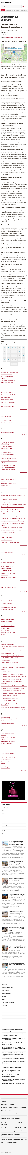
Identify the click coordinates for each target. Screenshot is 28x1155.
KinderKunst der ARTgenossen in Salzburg (12, 527)
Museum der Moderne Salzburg (9, 577)
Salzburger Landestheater (7, 644)
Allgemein (4, 984)
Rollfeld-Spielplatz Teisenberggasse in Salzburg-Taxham (8, 632)
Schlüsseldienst (6, 1008)
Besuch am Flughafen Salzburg (9, 394)
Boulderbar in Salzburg (7, 399)
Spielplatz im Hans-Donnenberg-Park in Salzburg (13, 676)
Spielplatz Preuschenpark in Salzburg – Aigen (12, 688)
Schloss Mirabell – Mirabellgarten (9, 662)
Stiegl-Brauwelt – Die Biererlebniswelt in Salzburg (14, 707)
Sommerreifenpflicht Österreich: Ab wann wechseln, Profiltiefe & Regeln (17, 929)
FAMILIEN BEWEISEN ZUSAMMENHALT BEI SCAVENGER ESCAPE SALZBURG (9, 448)
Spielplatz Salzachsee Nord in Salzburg (11, 690)
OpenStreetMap (18, 62)
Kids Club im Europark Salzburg (9, 499)
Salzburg (4, 825)
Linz (3, 828)
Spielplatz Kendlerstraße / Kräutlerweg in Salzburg (14, 685)
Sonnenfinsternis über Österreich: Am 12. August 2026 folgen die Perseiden (13, 1030)
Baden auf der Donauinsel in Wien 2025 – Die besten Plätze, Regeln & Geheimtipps (13, 1066)
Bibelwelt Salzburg (6, 397)
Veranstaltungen (6, 1014)
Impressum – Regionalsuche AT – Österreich (13, 1107)
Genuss (4, 996)
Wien (3, 810)
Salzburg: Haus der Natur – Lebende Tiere (12, 651)
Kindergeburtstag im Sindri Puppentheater (12, 516)
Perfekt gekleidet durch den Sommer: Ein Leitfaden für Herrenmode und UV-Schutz (16, 843)
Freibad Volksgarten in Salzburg (9, 465)
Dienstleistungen (6, 993)
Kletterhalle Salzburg (6, 540)
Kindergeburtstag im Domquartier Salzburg (12, 507)
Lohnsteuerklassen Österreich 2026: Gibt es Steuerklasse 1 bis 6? (17, 964)
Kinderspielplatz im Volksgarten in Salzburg (12, 530)
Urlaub (4, 1011)
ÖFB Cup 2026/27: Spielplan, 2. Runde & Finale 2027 (16, 879)
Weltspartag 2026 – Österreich (9, 1142)
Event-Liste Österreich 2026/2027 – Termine (13, 1058)
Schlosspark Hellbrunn (7, 660)
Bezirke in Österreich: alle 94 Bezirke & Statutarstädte (16, 912)
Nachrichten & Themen (8, 1002)
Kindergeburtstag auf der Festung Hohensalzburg (14, 502)
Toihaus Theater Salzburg (7, 723)
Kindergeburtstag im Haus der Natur (10, 509)
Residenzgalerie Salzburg (7, 619)
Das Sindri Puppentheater (7, 432)
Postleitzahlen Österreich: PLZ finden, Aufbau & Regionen (16, 862)
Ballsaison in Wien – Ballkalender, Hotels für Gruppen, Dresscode (13, 1079)
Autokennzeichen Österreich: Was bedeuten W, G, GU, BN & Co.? (13, 1039)
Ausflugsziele (9, 10)
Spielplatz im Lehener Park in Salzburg (11, 679)
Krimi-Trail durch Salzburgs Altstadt (10, 542)
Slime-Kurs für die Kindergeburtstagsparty (12, 665)
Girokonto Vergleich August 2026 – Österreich (14, 1131)
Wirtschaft (16, 10)
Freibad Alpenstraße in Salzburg (9, 458)
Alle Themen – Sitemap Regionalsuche (11, 1114)
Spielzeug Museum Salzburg (8, 700)
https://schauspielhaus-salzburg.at (13, 37)
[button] (14, 52)
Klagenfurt (5, 822)
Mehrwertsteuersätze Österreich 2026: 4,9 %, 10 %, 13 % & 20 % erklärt (17, 947)
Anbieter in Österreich (7, 1104)
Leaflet (12, 62)
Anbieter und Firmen (7, 987)
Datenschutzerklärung (7, 1110)
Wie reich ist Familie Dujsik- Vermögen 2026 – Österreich (14, 1062)
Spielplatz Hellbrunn (6, 671)
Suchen (24, 6)
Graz (3, 813)
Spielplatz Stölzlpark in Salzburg (9, 695)
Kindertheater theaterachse (8, 532)
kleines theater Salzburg (7, 537)
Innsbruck (4, 831)
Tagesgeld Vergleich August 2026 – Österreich (14, 1139)
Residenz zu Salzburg (6, 621)
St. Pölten (4, 819)
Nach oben (23, 384)
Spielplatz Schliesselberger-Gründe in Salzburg (13, 693)
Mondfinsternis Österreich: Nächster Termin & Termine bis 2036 (13, 1043)
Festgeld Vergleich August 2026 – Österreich (13, 1127)
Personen (4, 1005)
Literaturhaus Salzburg (7, 552)
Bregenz (4, 834)
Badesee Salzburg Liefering (8, 392)
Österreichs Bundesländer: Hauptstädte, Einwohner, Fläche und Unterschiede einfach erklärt (13, 1048)
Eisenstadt (5, 816)
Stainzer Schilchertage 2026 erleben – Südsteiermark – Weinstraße (11, 1071)
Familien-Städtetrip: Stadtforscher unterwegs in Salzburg (8, 454)
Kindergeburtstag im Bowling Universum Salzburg (14, 504)
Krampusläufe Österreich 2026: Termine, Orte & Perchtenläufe (17, 895)
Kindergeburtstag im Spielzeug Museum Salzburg (14, 518)
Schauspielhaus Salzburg (7, 653)
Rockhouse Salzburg (6, 628)
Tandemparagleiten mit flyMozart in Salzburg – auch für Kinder (9, 718)
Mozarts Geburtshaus (6, 570)
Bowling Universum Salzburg (8, 406)
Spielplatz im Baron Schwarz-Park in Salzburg (12, 674)
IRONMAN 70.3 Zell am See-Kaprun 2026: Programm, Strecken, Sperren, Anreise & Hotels (12, 1054)
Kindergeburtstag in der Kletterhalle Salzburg (12, 521)
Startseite (3, 1101)
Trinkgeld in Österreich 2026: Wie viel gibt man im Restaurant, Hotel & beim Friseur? (13, 1084)
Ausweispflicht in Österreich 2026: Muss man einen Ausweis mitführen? (13, 1075)
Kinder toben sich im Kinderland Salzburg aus (13, 535)
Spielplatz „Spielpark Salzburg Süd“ (10, 698)
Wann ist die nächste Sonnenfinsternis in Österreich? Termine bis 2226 (12, 1034)
